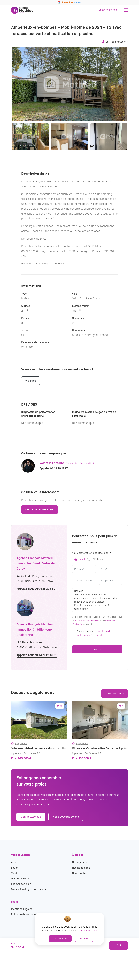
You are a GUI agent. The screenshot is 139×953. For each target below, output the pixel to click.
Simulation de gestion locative (29, 889)
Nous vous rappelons (66, 816)
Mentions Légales (21, 909)
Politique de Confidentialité (86, 620)
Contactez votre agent (39, 509)
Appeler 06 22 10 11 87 (53, 468)
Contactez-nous (31, 816)
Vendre (15, 873)
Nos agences (79, 862)
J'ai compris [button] (60, 938)
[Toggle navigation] (126, 10)
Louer (14, 867)
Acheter (15, 862)
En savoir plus (88, 930)
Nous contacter (81, 873)
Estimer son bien (21, 884)
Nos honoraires (81, 867)
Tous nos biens (114, 693)
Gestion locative (21, 878)
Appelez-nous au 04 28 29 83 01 (37, 588)
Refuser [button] (84, 938)
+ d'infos (118, 945)
